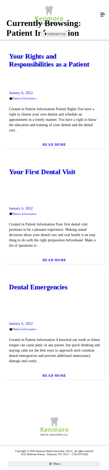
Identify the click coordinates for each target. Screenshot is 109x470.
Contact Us (56, 34)
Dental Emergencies (38, 287)
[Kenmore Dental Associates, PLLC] (49, 14)
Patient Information (25, 98)
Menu (57, 463)
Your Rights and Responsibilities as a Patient (49, 60)
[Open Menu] (102, 15)
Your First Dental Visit (42, 172)
